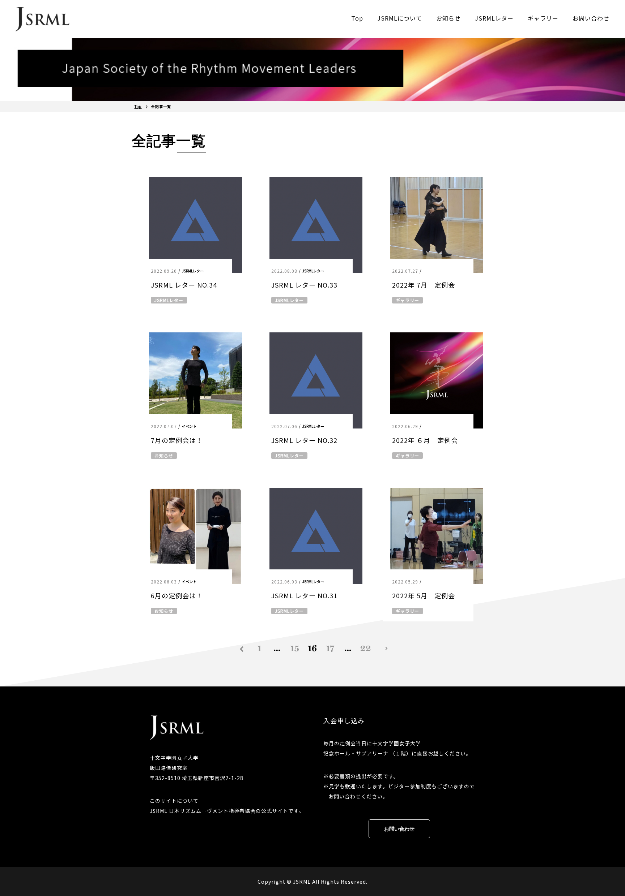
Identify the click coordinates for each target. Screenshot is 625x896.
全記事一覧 (161, 106)
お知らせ (448, 18)
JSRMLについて (399, 18)
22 (365, 648)
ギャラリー (543, 18)
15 (294, 648)
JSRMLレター (494, 18)
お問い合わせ (591, 18)
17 (330, 648)
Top (357, 18)
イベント (189, 426)
